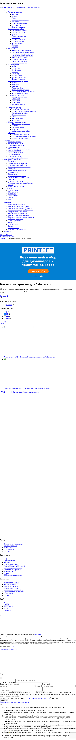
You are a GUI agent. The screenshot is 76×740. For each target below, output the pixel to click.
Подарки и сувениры (15, 108)
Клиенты (11, 201)
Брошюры (15, 84)
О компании (8, 188)
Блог (9, 199)
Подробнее (8, 733)
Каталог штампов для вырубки (18, 215)
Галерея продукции (14, 220)
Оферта (6, 595)
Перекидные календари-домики (22, 56)
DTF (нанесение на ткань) (13, 575)
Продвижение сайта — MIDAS (8, 649)
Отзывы (10, 197)
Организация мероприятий (17, 176)
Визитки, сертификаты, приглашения (24, 136)
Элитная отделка (9, 571)
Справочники (8, 593)
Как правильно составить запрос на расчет (14, 702)
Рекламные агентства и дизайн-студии (21, 183)
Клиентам (7, 203)
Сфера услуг (12, 179)
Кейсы (10, 222)
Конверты (15, 22)
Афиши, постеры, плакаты (21, 124)
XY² (12, 646)
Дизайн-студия (13, 195)
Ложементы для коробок (16, 145)
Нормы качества (13, 228)
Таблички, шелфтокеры (20, 138)
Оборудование (13, 192)
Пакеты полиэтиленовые (16, 152)
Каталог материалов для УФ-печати (20, 208)
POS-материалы (13, 65)
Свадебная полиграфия (20, 113)
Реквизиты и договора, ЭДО (17, 229)
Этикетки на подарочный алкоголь (24, 111)
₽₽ (7, 314)
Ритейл (10, 185)
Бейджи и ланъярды (18, 27)
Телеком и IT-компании (16, 186)
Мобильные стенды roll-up (21, 131)
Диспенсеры (16, 68)
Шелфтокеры (16, 70)
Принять (38, 737)
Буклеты (15, 47)
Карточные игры (17, 118)
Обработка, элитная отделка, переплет (21, 217)
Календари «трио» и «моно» (21, 50)
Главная (2, 238)
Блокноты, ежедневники (20, 20)
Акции (6, 603)
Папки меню (16, 100)
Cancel (2, 324)
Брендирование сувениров (21, 134)
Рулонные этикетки (14, 151)
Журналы (15, 82)
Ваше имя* (4, 684)
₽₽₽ (7, 316)
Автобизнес (12, 161)
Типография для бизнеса (12, 160)
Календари (11, 48)
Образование (12, 174)
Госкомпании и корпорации (17, 163)
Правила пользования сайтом (14, 592)
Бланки (14, 16)
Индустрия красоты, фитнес (17, 165)
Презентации (16, 25)
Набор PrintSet (9, 547)
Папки (14, 18)
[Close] (1, 704)
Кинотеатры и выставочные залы (19, 167)
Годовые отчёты (17, 88)
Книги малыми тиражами (20, 90)
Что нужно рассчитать (7, 682)
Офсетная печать (9, 561)
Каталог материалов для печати (18, 206)
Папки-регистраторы (19, 36)
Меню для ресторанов (19, 97)
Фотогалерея (8, 606)
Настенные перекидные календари (23, 52)
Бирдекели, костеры (18, 104)
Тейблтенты (16, 102)
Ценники (15, 72)
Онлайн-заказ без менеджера (13, 544)
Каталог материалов (11, 586)
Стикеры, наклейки (18, 39)
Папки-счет (16, 99)
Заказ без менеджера (7, 236)
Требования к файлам (11, 583)
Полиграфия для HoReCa (16, 95)
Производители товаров (16, 181)
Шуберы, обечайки (14, 156)
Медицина (11, 168)
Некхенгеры (16, 73)
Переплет (7, 573)
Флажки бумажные (18, 79)
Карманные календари (19, 61)
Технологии (12, 194)
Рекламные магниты (19, 115)
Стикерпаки (16, 38)
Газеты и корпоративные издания (23, 91)
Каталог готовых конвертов (17, 213)
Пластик (9, 305)
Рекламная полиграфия (16, 29)
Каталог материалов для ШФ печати (20, 210)
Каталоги (15, 86)
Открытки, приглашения (20, 109)
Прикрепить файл (6, 692)
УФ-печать (11, 133)
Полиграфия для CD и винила (18, 158)
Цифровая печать (10, 559)
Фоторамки (16, 120)
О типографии (13, 190)
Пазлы (14, 117)
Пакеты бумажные (14, 154)
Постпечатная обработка (12, 570)
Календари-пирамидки (19, 57)
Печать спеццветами (11, 564)
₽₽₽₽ (8, 318)
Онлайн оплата (13, 224)
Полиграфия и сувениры (12, 11)
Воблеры (15, 66)
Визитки (15, 14)
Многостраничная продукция (18, 81)
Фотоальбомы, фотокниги (20, 93)
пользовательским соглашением (39, 698)
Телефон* (38, 686)
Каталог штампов (10, 584)
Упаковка (7, 140)
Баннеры (15, 125)
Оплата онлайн (9, 549)
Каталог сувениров (10, 546)
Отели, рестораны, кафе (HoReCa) (19, 177)
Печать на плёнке (18, 127)
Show (3, 322)
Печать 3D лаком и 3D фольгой (14, 566)
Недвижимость (13, 172)
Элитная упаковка (14, 147)
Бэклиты (15, 129)
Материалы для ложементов (17, 212)
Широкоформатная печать (17, 122)
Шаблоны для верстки (15, 219)
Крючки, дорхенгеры (19, 77)
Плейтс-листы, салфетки (20, 106)
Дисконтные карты (18, 32)
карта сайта (37, 634)
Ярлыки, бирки (17, 75)
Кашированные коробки (16, 143)
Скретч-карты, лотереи (19, 30)
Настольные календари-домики (22, 54)
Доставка (11, 226)
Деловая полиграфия (15, 13)
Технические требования (16, 204)
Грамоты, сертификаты (19, 23)
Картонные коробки (14, 142)
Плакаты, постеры (18, 41)
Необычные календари (19, 59)
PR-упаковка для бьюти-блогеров (19, 149)
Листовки (15, 45)
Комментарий (5, 690)
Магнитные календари (19, 63)
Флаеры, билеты (17, 43)
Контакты (7, 231)
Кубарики (15, 34)
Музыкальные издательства (17, 170)
